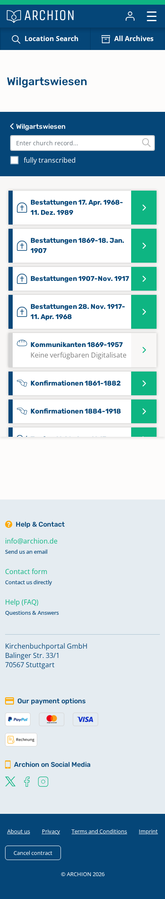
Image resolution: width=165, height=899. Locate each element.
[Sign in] (130, 16)
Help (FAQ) (21, 602)
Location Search (52, 38)
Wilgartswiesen (40, 126)
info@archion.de (31, 541)
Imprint (148, 831)
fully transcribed (50, 160)
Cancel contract (33, 853)
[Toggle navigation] (152, 15)
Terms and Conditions (99, 831)
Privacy (51, 831)
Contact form (26, 571)
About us (18, 831)
